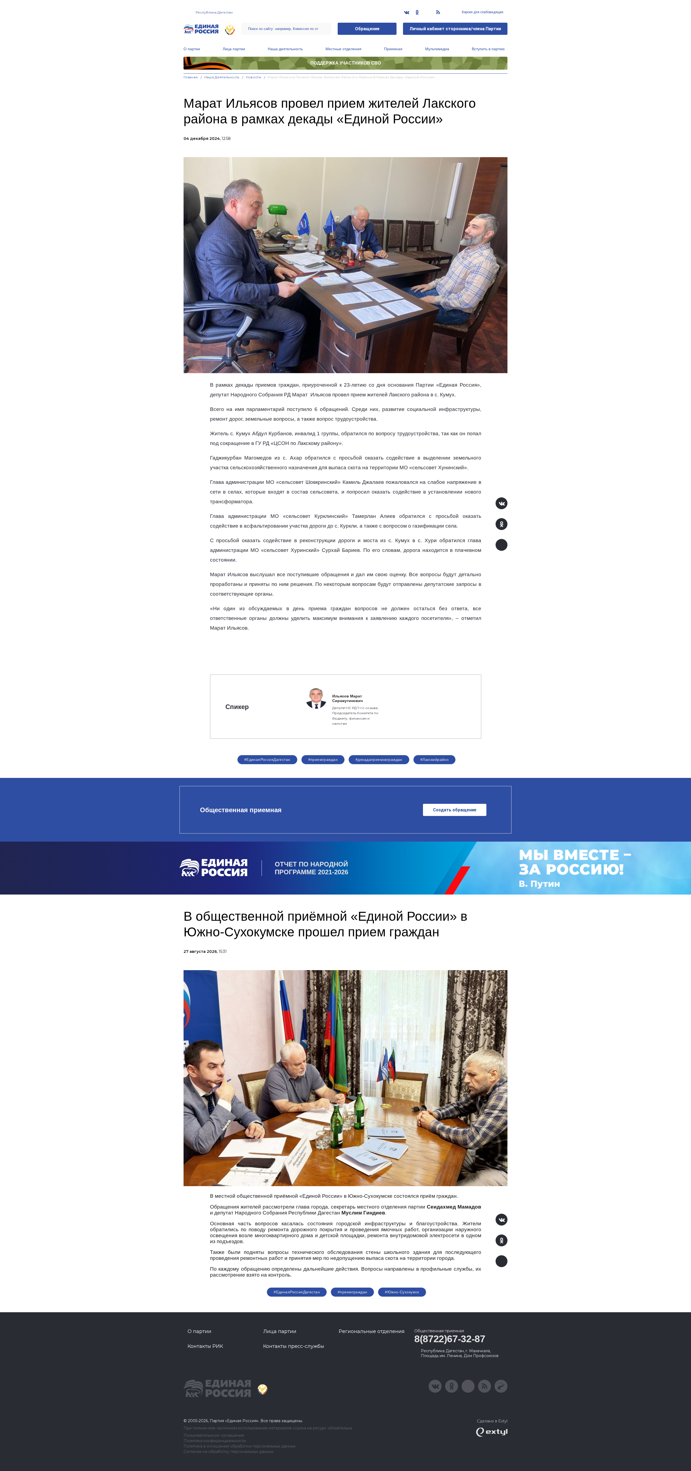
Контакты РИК (205, 1346)
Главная (191, 77)
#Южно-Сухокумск (402, 1292)
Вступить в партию (488, 49)
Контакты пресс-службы (293, 1346)
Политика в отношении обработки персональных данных (240, 1446)
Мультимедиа (437, 49)
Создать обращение (454, 809)
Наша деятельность (285, 49)
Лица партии (234, 49)
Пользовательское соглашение (214, 1435)
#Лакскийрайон (434, 759)
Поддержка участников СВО (345, 63)
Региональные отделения (372, 1331)
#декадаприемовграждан (378, 759)
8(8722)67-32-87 (449, 1338)
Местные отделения (343, 49)
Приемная (393, 49)
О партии (192, 49)
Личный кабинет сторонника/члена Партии (455, 28)
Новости (253, 77)
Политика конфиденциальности (215, 1441)
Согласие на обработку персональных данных (228, 1451)
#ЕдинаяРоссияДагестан (267, 759)
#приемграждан (323, 759)
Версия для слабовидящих (482, 12)
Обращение (367, 28)
